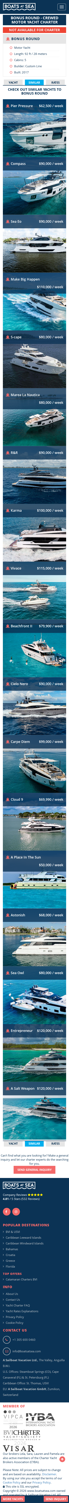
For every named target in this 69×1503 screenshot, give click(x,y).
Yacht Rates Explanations (22, 1311)
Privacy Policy (15, 1317)
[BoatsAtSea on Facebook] (7, 1212)
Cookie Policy (14, 1323)
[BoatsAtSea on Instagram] (16, 1212)
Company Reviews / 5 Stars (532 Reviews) (21, 1197)
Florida (10, 1266)
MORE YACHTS (13, 1499)
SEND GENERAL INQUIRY (34, 1170)
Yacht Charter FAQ (18, 1305)
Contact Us (13, 1299)
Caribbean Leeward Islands (23, 1237)
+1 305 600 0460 (23, 1340)
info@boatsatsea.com (26, 1351)
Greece (10, 1261)
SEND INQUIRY (56, 1499)
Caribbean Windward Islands (25, 1243)
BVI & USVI (13, 1232)
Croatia (10, 1255)
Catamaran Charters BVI (21, 1279)
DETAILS (34, 145)
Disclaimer (49, 1474)
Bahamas (12, 1249)
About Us (12, 1294)
